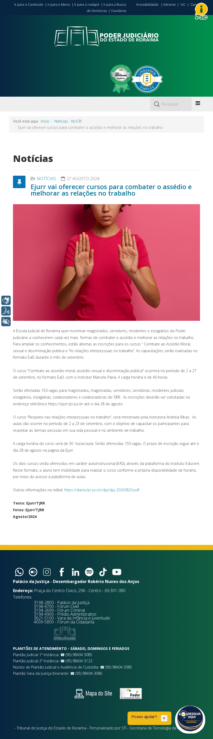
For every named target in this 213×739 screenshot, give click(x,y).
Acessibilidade (147, 4)
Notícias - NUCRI (68, 121)
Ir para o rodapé (86, 4)
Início (45, 121)
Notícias (46, 178)
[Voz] (6, 311)
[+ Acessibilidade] (6, 321)
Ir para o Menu (59, 4)
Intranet (169, 4)
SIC (183, 4)
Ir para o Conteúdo (28, 4)
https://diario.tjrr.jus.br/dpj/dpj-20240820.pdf (101, 489)
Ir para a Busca (114, 4)
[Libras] (6, 300)
